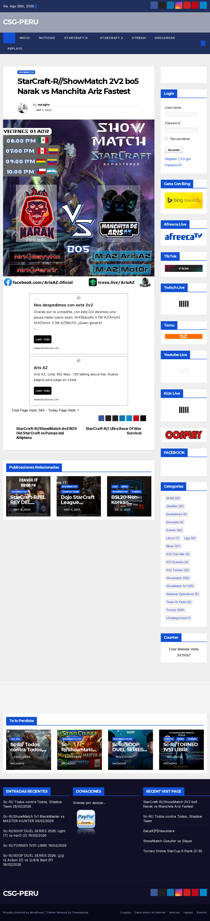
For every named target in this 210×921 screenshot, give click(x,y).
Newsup (62, 912)
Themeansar (80, 912)
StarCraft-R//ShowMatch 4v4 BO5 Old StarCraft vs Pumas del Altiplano (46, 433)
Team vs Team (70, 491)
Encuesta (175, 522)
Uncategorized (178, 618)
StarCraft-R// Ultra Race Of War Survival (114, 430)
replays (15, 48)
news (124, 486)
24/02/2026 (73, 756)
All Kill (173, 498)
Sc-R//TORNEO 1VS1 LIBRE (180, 747)
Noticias (47, 38)
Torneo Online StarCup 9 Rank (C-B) (172, 851)
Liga (115, 486)
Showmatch (26, 72)
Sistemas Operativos (182, 594)
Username (173, 107)
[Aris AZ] (79, 380)
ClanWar (175, 506)
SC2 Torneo (177, 570)
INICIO (25, 38)
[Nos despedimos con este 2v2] (79, 324)
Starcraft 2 (111, 38)
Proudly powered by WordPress (24, 912)
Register (171, 159)
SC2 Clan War (178, 554)
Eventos (202, 912)
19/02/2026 (123, 756)
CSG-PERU (20, 22)
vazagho (44, 104)
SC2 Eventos (177, 562)
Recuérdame (179, 139)
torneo (136, 491)
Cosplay (125, 912)
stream (139, 38)
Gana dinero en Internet (150, 912)
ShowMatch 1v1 (180, 586)
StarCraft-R (76, 38)
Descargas (165, 38)
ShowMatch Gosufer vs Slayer (167, 841)
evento (174, 530)
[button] (196, 43)
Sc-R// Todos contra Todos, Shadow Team (27, 749)
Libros (172, 538)
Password (172, 123)
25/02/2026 (22, 756)
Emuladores (176, 514)
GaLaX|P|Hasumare (159, 831)
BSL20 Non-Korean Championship (128, 502)
